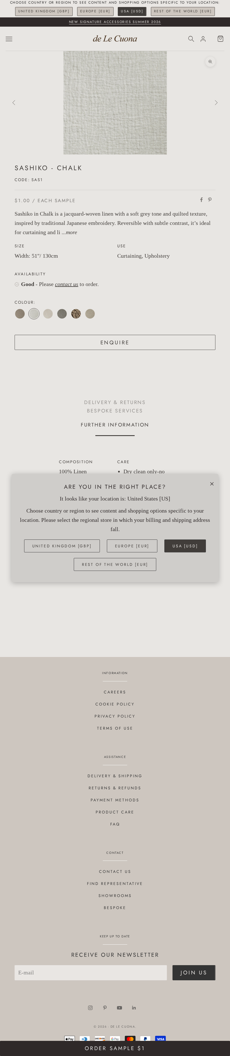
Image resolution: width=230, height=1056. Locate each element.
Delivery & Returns (115, 402)
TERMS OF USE (115, 728)
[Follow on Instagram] (90, 1008)
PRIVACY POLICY (115, 716)
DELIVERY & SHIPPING (115, 776)
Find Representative (115, 883)
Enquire (115, 342)
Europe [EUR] (95, 11)
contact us (66, 284)
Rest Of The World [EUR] (183, 11)
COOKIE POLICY (115, 704)
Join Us (194, 972)
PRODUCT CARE (115, 812)
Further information (115, 425)
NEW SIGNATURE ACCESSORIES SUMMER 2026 (115, 21)
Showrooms (115, 895)
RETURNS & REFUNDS (115, 788)
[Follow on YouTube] (119, 1008)
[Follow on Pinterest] (105, 1008)
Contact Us (115, 871)
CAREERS (115, 692)
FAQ (115, 824)
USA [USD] (132, 11)
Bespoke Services (115, 411)
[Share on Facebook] (201, 199)
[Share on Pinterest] (210, 199)
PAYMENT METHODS (115, 800)
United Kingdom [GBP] (44, 11)
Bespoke (115, 907)
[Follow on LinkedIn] (134, 1008)
